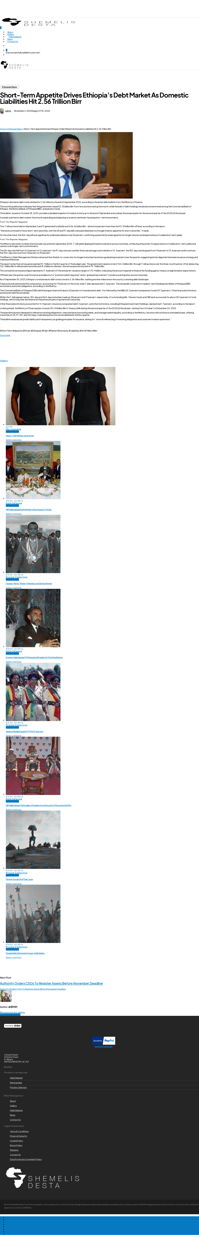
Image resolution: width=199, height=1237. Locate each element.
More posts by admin (12, 1012)
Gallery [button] (4, 360)
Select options (14, 440)
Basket (9, 1231)
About (9, 1219)
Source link (5, 335)
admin (8, 110)
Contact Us (11, 1226)
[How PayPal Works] (103, 1044)
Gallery (9, 1224)
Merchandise (13, 429)
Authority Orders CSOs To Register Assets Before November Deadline (33, 989)
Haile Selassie (14, 503)
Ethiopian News (9, 87)
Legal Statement (14, 1233)
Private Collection (17, 577)
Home (3, 129)
